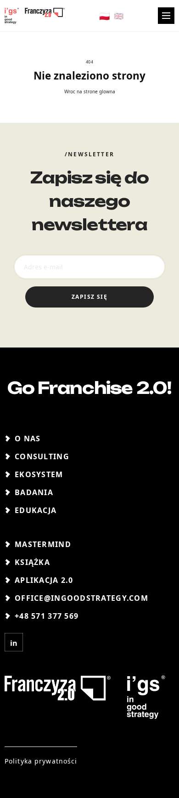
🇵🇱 (104, 15)
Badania (34, 492)
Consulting (42, 456)
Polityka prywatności (41, 761)
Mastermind (43, 544)
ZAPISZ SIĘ (89, 297)
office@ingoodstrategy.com (81, 598)
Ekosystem (39, 474)
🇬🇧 (118, 16)
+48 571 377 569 (46, 616)
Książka (32, 562)
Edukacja (35, 510)
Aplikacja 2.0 (44, 580)
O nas (27, 438)
